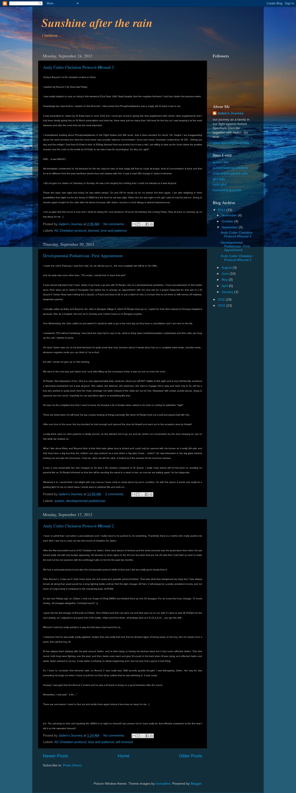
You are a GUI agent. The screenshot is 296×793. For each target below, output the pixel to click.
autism (59, 501)
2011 (222, 299)
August (227, 267)
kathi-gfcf (219, 184)
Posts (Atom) (72, 765)
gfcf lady (219, 179)
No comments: (114, 224)
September (230, 227)
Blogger (196, 783)
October (228, 221)
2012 (222, 210)
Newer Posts (55, 755)
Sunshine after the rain (97, 22)
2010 (222, 305)
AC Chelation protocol (70, 230)
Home (124, 755)
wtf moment (124, 742)
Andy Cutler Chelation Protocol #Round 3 (78, 67)
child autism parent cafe (230, 173)
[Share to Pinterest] (151, 224)
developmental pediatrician (85, 501)
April (225, 286)
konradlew (163, 783)
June (226, 273)
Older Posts (190, 755)
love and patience (114, 230)
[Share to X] (142, 224)
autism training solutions (230, 168)
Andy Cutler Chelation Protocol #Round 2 (78, 526)
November (230, 215)
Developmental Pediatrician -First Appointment (83, 255)
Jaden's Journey (230, 113)
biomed (93, 230)
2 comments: (115, 494)
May (225, 279)
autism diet (221, 162)
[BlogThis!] (138, 224)
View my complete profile (231, 143)
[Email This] (134, 224)
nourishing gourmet (227, 190)
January (228, 292)
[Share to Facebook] (147, 224)
